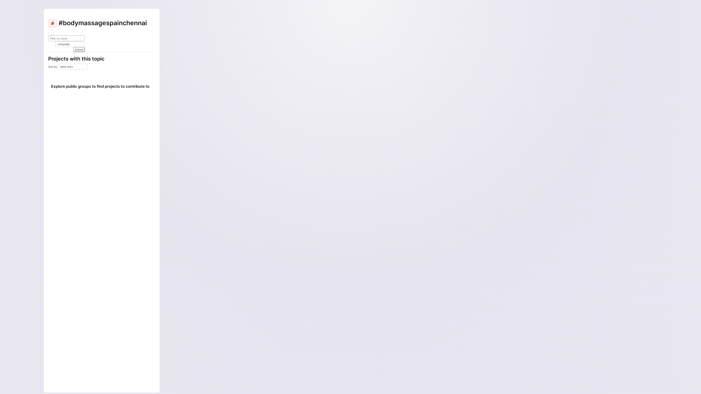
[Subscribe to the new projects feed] (51, 32)
